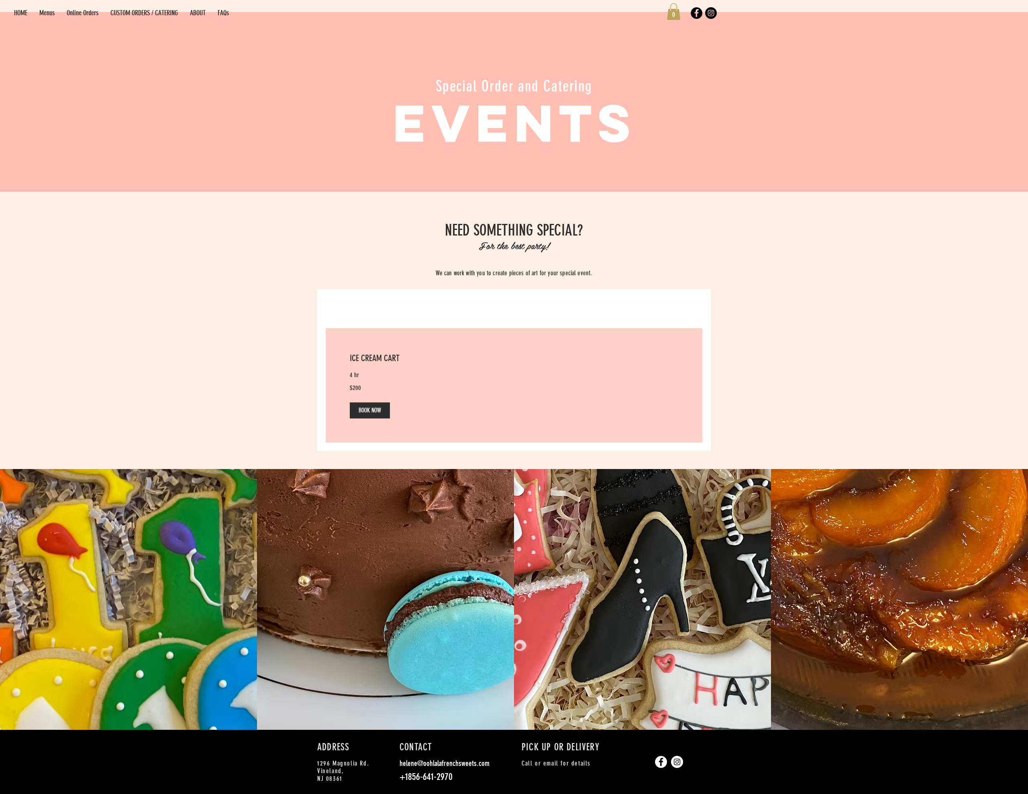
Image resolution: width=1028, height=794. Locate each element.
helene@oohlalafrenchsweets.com (445, 763)
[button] (674, 11)
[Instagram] (711, 13)
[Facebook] (696, 13)
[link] (514, 358)
